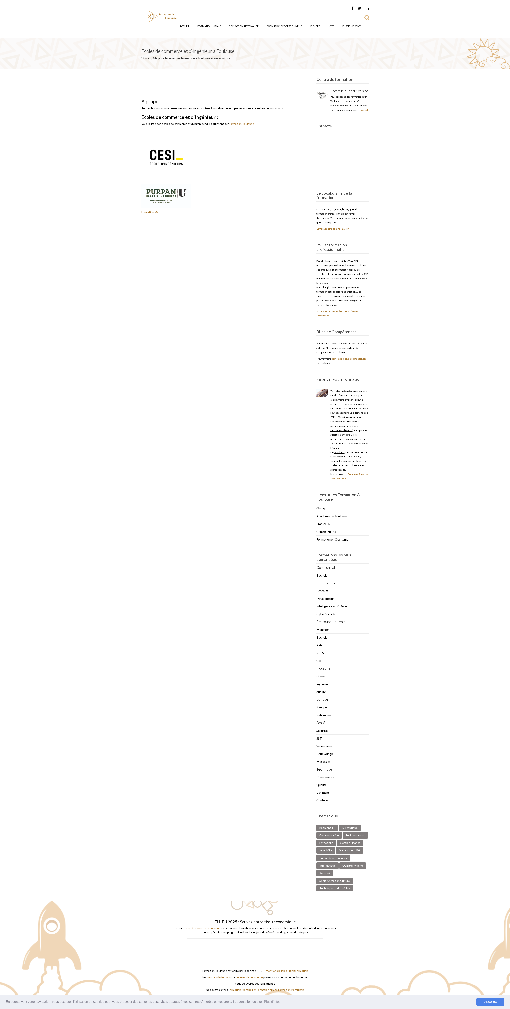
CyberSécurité (326, 614)
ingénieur (322, 684)
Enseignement (351, 26)
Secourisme (324, 746)
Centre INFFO (326, 531)
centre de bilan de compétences (349, 358)
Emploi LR (323, 524)
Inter (331, 26)
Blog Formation (298, 970)
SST (319, 738)
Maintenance (325, 777)
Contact (364, 109)
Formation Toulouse (241, 123)
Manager (322, 629)
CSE (319, 660)
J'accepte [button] (490, 1001)
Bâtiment (322, 792)
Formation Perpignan (291, 989)
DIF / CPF (315, 26)
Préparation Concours (333, 858)
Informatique (327, 865)
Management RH (349, 850)
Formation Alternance (244, 26)
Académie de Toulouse (331, 516)
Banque (321, 707)
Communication (329, 835)
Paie (319, 645)
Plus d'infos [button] (272, 1001)
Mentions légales (276, 970)
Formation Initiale (209, 26)
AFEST (321, 653)
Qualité (321, 785)
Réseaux (322, 591)
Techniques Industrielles (334, 888)
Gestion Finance (350, 842)
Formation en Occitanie (332, 539)
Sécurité (322, 730)
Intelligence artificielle (331, 606)
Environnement (355, 835)
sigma (320, 676)
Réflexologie (325, 754)
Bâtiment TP (327, 827)
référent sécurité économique (201, 928)
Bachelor (322, 575)
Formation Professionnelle (284, 26)
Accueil (184, 26)
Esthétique (326, 842)
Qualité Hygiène (352, 865)
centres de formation (220, 977)
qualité (321, 692)
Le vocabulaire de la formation (332, 228)
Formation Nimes (267, 989)
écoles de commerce (250, 977)
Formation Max (150, 212)
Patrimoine (324, 715)
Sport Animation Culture (334, 880)
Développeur (325, 598)
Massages (323, 761)
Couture (322, 800)
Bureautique (350, 827)
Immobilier (325, 850)
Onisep (321, 508)
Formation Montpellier (242, 989)
